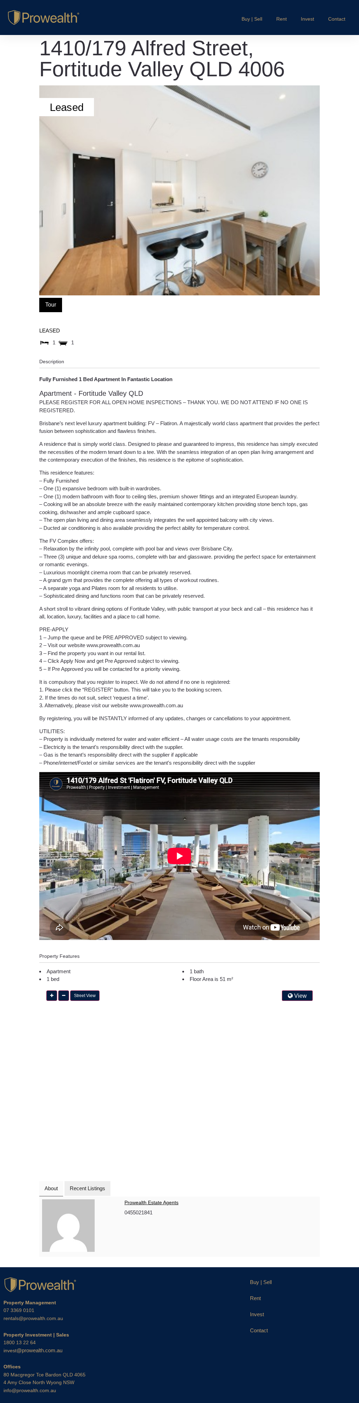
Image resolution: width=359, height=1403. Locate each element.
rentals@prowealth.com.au (33, 1318)
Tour (50, 305)
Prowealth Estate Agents (151, 1202)
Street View (85, 995)
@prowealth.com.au (33, 1350)
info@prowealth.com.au (30, 1390)
